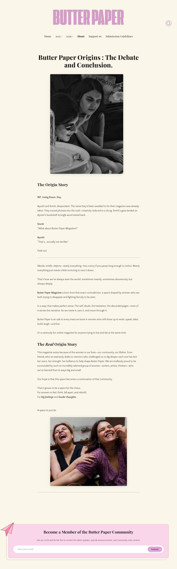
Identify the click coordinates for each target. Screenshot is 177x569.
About (80, 36)
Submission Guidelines (119, 36)
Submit (155, 549)
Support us (95, 36)
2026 (68, 36)
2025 (58, 36)
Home (47, 36)
